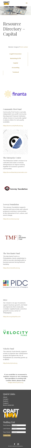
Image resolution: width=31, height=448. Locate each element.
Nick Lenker (24, 47)
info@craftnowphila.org (15, 382)
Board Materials (8, 405)
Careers (5, 399)
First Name (6, 425)
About (5, 397)
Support (6, 403)
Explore (5, 401)
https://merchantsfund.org (11, 268)
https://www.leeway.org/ (11, 219)
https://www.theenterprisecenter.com (15, 172)
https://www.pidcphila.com (12, 316)
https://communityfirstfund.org (13, 126)
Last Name (6, 428)
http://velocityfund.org (10, 363)
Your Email (6, 432)
